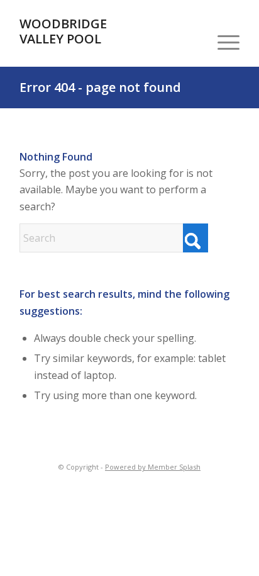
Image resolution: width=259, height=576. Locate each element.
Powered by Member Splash (153, 467)
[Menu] (222, 41)
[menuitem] (222, 41)
